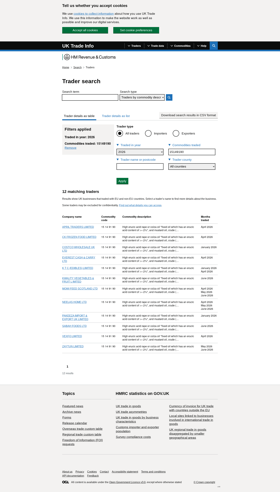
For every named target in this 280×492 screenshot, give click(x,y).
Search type (128, 91)
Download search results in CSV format (188, 115)
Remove (70, 148)
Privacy (80, 471)
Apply (122, 181)
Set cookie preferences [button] (136, 30)
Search (77, 67)
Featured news (72, 406)
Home (65, 67)
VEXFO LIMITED (72, 336)
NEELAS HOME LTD (74, 302)
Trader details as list (116, 116)
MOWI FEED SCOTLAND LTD (80, 288)
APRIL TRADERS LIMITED (78, 227)
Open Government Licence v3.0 (127, 482)
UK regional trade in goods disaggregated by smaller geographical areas (187, 433)
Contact (104, 471)
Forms (66, 417)
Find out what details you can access (140, 205)
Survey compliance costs (133, 437)
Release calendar (74, 423)
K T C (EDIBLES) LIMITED (77, 268)
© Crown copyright (204, 482)
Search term (70, 91)
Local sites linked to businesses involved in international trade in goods (191, 420)
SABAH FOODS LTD (74, 326)
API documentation (73, 475)
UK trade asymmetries (131, 412)
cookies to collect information (94, 13)
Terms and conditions (153, 471)
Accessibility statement (125, 471)
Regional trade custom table (81, 434)
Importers (160, 133)
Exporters (188, 133)
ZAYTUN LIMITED (73, 346)
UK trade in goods (128, 406)
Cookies (92, 471)
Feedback (93, 475)
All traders (132, 133)
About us (67, 471)
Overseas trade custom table (82, 428)
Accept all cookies (85, 30)
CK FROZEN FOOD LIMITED (79, 237)
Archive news (71, 412)
